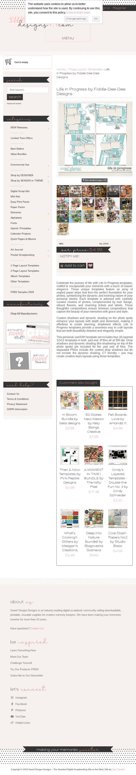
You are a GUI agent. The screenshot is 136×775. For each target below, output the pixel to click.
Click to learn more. (79, 12)
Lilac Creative (118, 769)
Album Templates (20, 276)
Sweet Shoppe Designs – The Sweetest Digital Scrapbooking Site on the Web (44, 28)
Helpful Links (22, 722)
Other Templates (20, 281)
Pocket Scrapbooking (22, 254)
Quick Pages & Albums (23, 239)
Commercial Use (20, 164)
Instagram (21, 697)
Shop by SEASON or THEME (27, 180)
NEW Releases (19, 127)
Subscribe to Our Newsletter (26, 675)
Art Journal (17, 249)
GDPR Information (17, 409)
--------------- (17, 132)
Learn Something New (23, 650)
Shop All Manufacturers (23, 313)
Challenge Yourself (21, 662)
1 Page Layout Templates (85, 69)
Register (119, 8)
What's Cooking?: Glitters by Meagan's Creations (70, 542)
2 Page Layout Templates (25, 270)
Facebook (21, 703)
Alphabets (16, 217)
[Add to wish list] (90, 266)
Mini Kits (15, 196)
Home (60, 69)
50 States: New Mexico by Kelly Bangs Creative (94, 423)
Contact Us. (37, 628)
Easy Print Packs (20, 201)
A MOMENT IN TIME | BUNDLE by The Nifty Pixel (93, 478)
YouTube (20, 716)
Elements (16, 212)
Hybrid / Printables (21, 228)
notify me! (66, 256)
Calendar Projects (21, 233)
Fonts (14, 223)
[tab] (78, 383)
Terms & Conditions (18, 398)
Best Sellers (17, 148)
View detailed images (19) (96, 180)
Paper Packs (18, 207)
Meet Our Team (19, 656)
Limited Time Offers (22, 138)
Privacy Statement (17, 404)
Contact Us (13, 393)
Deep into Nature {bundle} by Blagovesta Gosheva (94, 542)
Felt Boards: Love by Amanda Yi (118, 419)
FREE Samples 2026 (22, 292)
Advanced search (14, 103)
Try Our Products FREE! (24, 669)
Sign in (104, 8)
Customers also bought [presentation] (78, 383)
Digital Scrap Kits (20, 191)
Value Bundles (19, 154)
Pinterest (20, 710)
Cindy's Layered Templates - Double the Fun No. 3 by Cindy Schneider (118, 483)
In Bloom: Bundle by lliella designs (69, 419)
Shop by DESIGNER (22, 175)
